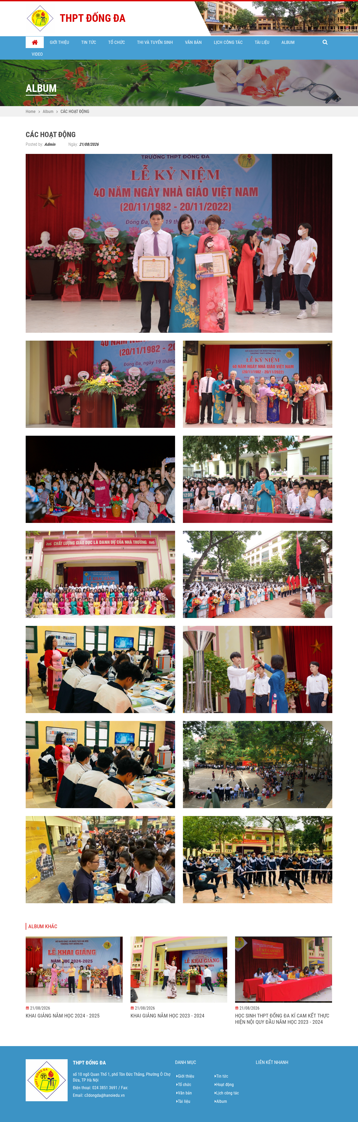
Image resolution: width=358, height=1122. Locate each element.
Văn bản (193, 42)
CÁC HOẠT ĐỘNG (75, 111)
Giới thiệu (59, 42)
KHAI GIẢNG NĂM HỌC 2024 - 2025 (63, 1015)
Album (288, 42)
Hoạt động (225, 1084)
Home (31, 111)
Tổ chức (116, 42)
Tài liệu (262, 42)
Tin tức (88, 42)
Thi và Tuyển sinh (155, 42)
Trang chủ (35, 42)
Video (37, 54)
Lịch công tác (228, 42)
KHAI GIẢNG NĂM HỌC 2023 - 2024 (167, 1015)
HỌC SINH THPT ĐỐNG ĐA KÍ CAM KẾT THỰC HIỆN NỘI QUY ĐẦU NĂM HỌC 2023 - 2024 (282, 1018)
